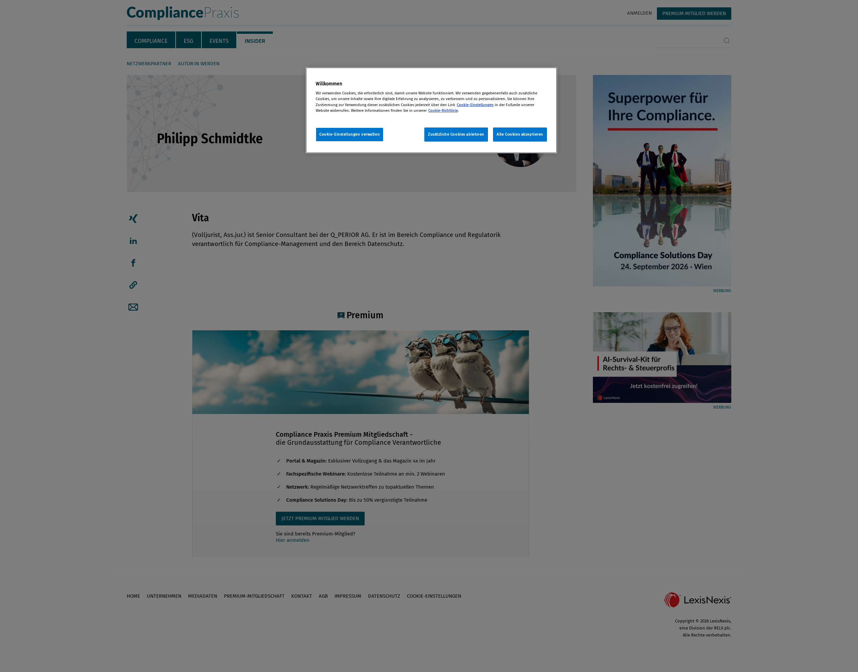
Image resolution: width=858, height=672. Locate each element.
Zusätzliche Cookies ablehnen (456, 134)
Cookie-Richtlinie (443, 110)
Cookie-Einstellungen (475, 104)
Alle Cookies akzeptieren (520, 134)
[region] (431, 110)
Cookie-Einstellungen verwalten (349, 134)
